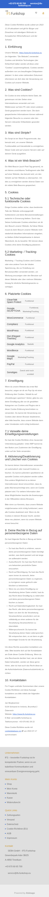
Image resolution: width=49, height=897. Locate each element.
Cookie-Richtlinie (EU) (17, 829)
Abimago (30, 893)
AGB (9, 833)
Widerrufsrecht (13, 802)
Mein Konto (12, 789)
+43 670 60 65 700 (13, 866)
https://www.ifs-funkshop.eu (30, 53)
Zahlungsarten (13, 815)
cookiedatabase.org (13, 731)
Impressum (12, 838)
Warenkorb (12, 793)
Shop (9, 784)
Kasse (10, 798)
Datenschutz (12, 824)
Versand (11, 820)
